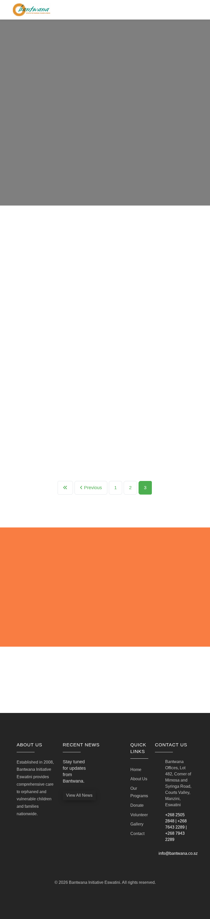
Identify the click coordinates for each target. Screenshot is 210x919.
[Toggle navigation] (194, 10)
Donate (137, 805)
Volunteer (138, 815)
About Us (138, 779)
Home (135, 769)
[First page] (65, 487)
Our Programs (138, 792)
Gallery (136, 824)
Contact (137, 833)
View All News (79, 795)
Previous (92, 487)
